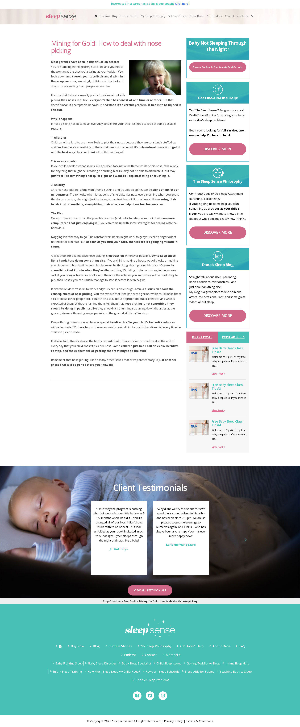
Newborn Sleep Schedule (162, 672)
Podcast (130, 655)
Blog (96, 646)
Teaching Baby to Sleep (236, 672)
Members (173, 655)
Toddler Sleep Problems (152, 680)
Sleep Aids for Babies (199, 672)
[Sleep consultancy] (95, 18)
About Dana (221, 646)
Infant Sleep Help (237, 663)
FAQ (242, 646)
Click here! (182, 4)
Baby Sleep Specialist (136, 663)
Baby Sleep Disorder (102, 663)
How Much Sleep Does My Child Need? (114, 672)
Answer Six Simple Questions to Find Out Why (218, 67)
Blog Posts (130, 601)
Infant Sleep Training (67, 672)
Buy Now (77, 646)
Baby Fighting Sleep (69, 663)
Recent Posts (202, 337)
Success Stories (120, 646)
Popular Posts (233, 337)
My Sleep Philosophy (156, 646)
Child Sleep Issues (169, 663)
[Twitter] (150, 695)
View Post (218, 373)
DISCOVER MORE (217, 149)
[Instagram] (163, 695)
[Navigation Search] (251, 18)
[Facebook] (137, 695)
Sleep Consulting (112, 601)
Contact (151, 655)
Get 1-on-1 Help (192, 646)
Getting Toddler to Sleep (203, 663)
